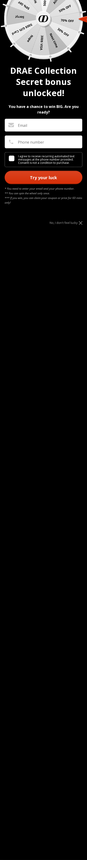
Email (22, 125)
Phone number (31, 142)
